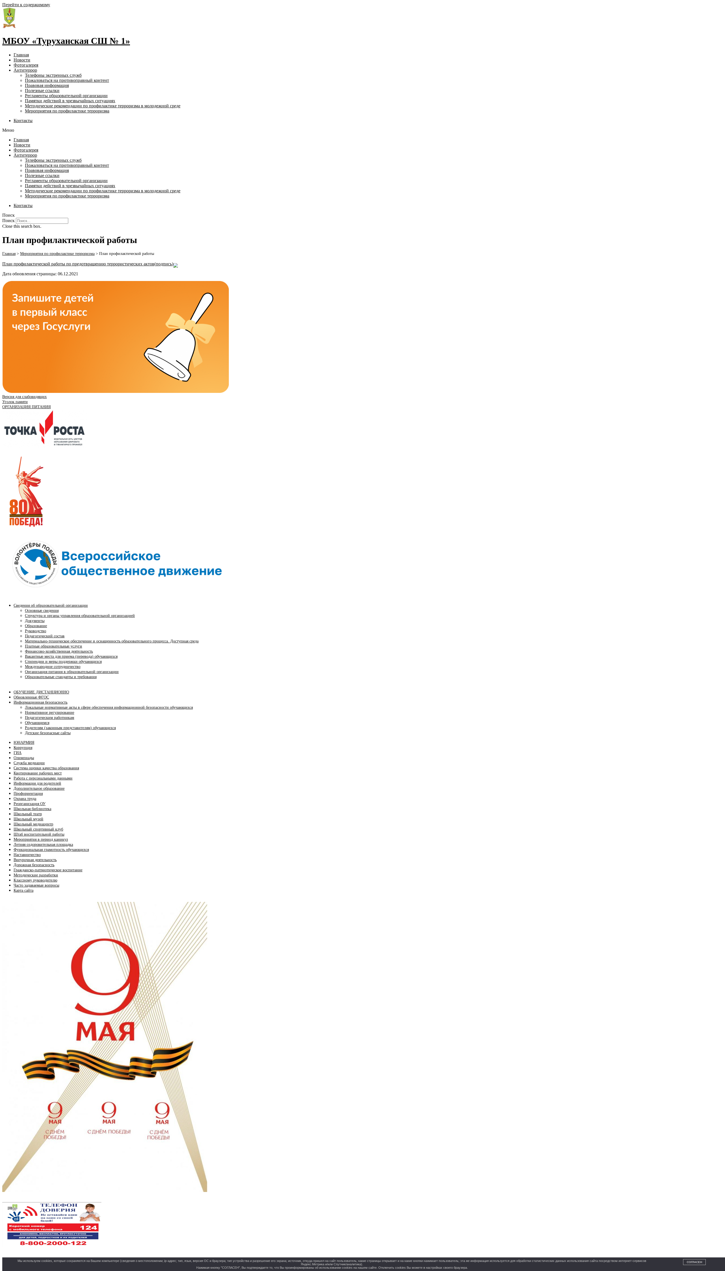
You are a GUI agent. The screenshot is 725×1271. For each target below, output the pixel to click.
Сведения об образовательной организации (51, 605)
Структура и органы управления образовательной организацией (80, 616)
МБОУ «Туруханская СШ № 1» (66, 41)
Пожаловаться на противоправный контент (67, 80)
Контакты (23, 120)
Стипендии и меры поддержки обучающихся (63, 661)
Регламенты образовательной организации (66, 95)
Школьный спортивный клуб (38, 829)
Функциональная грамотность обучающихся (51, 850)
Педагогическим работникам (49, 718)
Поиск (8, 220)
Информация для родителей (37, 783)
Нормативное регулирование (49, 712)
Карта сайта (23, 890)
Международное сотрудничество (52, 667)
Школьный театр (28, 814)
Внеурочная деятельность (35, 860)
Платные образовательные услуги (53, 646)
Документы (34, 621)
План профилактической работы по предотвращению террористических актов (78, 263)
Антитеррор (25, 70)
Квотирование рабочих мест (38, 773)
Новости (22, 60)
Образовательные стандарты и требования (61, 677)
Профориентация (28, 793)
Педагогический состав (45, 636)
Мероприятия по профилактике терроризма (67, 110)
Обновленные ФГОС (31, 697)
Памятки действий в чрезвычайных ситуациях (70, 100)
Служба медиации (29, 763)
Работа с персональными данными (43, 778)
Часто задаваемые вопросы (36, 885)
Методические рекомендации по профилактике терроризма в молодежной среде (102, 105)
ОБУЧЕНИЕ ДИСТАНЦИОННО (41, 692)
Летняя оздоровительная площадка (43, 844)
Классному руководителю (35, 880)
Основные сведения (42, 610)
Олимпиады (24, 758)
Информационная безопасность (40, 702)
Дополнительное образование (39, 788)
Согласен (694, 1262)
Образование (36, 626)
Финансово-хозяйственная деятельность (59, 651)
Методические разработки (36, 875)
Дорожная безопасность (34, 865)
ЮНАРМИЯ (24, 742)
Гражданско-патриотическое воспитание (48, 870)
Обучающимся (37, 723)
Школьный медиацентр (33, 824)
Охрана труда (25, 799)
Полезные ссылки (42, 90)
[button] (362, 130)
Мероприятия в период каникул (41, 839)
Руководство (35, 631)
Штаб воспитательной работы (39, 834)
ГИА (18, 753)
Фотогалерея (26, 65)
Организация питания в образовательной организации (72, 672)
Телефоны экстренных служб (53, 75)
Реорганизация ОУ (30, 804)
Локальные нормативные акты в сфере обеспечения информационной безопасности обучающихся (109, 707)
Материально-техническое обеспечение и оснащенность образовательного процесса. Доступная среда (112, 641)
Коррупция (23, 748)
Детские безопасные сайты (48, 733)
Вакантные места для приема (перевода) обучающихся (71, 656)
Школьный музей (28, 819)
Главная (21, 54)
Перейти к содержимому (26, 4)
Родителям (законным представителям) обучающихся (70, 728)
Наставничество (27, 855)
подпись (164, 263)
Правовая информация (47, 85)
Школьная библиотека (32, 809)
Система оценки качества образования (46, 768)
